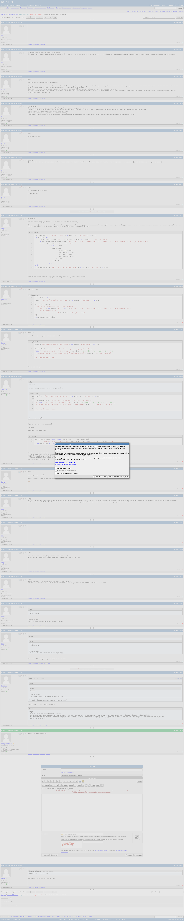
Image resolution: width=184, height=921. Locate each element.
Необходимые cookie (64, 468)
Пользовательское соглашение (65, 462)
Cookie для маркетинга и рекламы (68, 473)
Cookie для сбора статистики (66, 471)
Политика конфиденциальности (65, 464)
